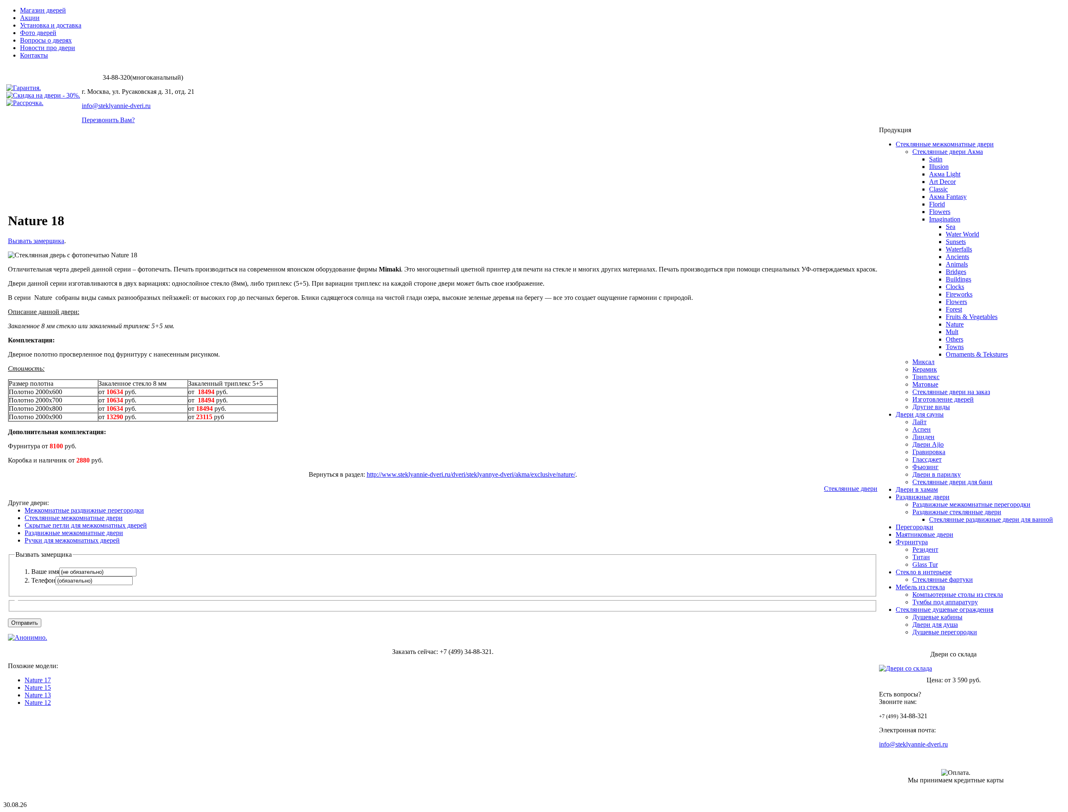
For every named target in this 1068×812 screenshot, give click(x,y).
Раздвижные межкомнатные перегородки (971, 504)
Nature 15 (38, 687)
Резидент (925, 549)
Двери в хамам (917, 489)
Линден (923, 436)
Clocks (955, 286)
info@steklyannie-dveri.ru (116, 105)
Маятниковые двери (924, 534)
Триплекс (926, 376)
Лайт (919, 421)
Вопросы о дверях (46, 40)
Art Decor (942, 181)
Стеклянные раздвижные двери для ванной (991, 519)
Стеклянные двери (850, 488)
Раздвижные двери (923, 496)
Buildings (958, 279)
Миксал (923, 361)
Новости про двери (47, 47)
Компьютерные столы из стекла (957, 594)
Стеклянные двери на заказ (951, 391)
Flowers (939, 211)
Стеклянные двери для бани (952, 481)
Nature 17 (38, 680)
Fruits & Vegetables (971, 316)
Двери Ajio (928, 444)
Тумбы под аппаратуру (945, 602)
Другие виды (931, 406)
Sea (950, 226)
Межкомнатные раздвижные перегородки (84, 510)
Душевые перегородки (944, 632)
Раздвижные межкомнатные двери (74, 532)
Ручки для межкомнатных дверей (72, 540)
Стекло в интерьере (924, 572)
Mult (952, 331)
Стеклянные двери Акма (947, 151)
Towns (955, 346)
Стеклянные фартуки (942, 579)
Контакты (34, 55)
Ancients (957, 256)
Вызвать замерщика (36, 240)
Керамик (924, 369)
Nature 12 (38, 702)
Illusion (939, 166)
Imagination (944, 219)
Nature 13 (38, 695)
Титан (921, 557)
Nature (955, 324)
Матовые (925, 384)
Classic (938, 189)
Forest (954, 309)
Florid (937, 204)
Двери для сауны (920, 414)
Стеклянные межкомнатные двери (74, 517)
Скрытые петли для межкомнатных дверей (86, 525)
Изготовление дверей (943, 399)
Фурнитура (912, 542)
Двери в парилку (936, 474)
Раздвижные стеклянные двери (956, 511)
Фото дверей (38, 32)
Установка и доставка (50, 25)
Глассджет (927, 459)
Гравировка (928, 451)
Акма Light (944, 174)
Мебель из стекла (920, 587)
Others (954, 339)
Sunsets (956, 241)
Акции (30, 17)
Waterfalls (959, 249)
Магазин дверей (43, 10)
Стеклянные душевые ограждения (944, 609)
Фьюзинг (925, 466)
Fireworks (959, 294)
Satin (935, 159)
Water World (962, 234)
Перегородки (914, 526)
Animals (957, 264)
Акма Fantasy (948, 196)
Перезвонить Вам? (108, 119)
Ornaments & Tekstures (977, 354)
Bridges (956, 271)
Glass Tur (925, 564)
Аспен (921, 429)
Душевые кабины (937, 617)
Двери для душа (935, 624)
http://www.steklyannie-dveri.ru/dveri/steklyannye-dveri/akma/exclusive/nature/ (471, 474)
